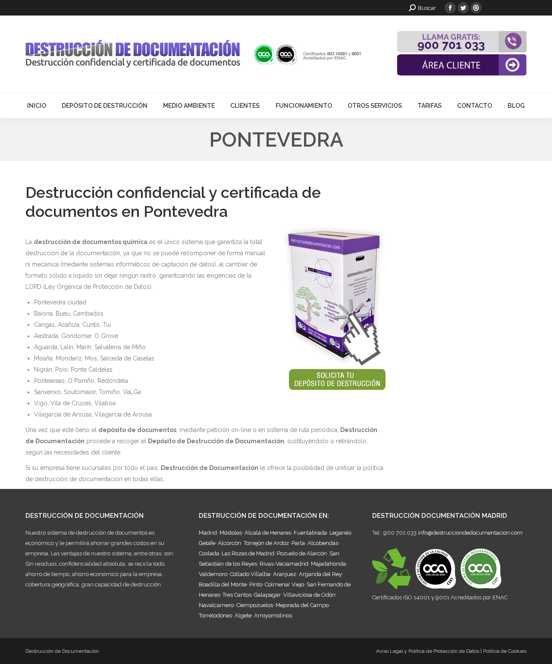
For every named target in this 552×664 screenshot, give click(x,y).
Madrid (208, 532)
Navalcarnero (216, 605)
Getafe (207, 543)
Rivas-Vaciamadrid (284, 564)
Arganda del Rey (320, 574)
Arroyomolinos (273, 615)
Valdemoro (213, 574)
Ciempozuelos (254, 605)
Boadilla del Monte (223, 584)
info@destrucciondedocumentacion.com (470, 532)
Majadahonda (328, 564)
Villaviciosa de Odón (309, 595)
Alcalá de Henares (268, 532)
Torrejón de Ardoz (266, 543)
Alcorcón (229, 543)
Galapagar (267, 595)
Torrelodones (215, 615)
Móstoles (231, 532)
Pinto (255, 584)
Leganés (340, 532)
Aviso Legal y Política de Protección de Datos (427, 651)
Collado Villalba (250, 574)
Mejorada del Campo (302, 605)
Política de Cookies (505, 651)
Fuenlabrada (310, 532)
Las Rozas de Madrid (248, 553)
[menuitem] (36, 105)
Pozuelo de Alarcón (302, 553)
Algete (243, 615)
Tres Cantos (237, 595)
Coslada (209, 553)
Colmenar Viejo (284, 584)
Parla (298, 543)
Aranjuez (284, 574)
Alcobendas (322, 543)
